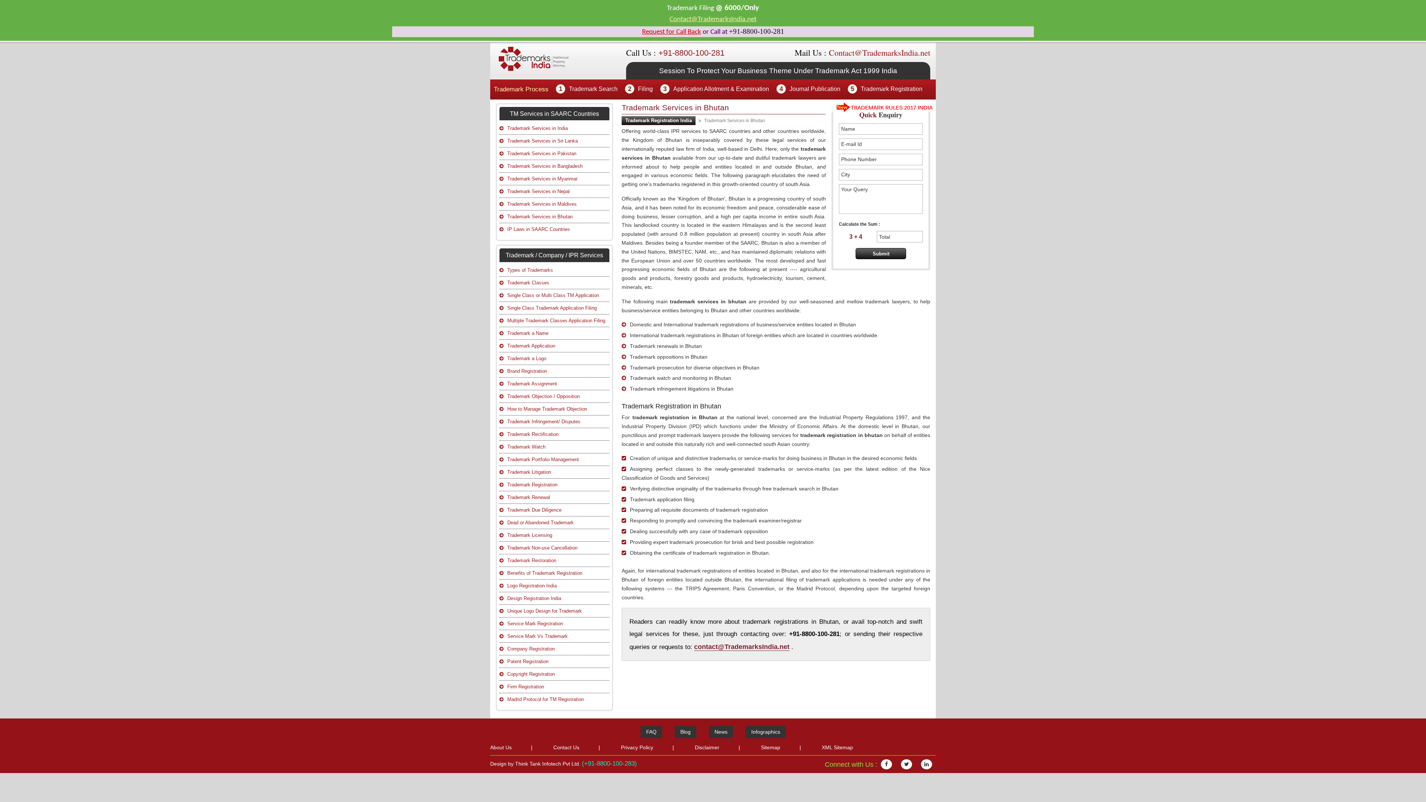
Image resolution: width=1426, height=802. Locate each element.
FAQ (651, 732)
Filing (645, 89)
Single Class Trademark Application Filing (552, 308)
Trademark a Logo (526, 358)
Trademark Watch (526, 447)
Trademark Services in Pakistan (541, 153)
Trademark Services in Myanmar (542, 179)
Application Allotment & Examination (721, 89)
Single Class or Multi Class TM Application (553, 295)
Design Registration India (534, 598)
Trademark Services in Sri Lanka (542, 141)
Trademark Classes (528, 283)
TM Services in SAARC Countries (554, 113)
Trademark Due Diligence (534, 510)
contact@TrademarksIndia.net (741, 647)
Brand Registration (527, 371)
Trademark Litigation (529, 472)
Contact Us (566, 747)
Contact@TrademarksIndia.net (713, 19)
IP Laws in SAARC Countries (538, 229)
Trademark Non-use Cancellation (542, 548)
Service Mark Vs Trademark (537, 636)
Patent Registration (527, 661)
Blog (685, 732)
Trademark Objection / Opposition (543, 396)
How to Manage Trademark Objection (547, 409)
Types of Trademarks (530, 270)
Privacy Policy (637, 747)
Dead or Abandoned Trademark (540, 522)
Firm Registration (525, 686)
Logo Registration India (532, 586)
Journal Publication (814, 89)
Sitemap (770, 747)
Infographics (765, 732)
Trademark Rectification (533, 434)
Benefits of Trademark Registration (544, 573)
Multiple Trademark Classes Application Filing (556, 320)
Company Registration (531, 649)
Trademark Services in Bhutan (540, 216)
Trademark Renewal (528, 497)
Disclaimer (707, 747)
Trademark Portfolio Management (543, 459)
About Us (501, 747)
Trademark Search (593, 89)
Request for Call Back (671, 32)
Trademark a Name (527, 333)
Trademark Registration (891, 89)
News (720, 732)
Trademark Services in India (537, 128)
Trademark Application (531, 346)
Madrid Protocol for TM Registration (545, 699)
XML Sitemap (837, 747)
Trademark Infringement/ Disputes (543, 421)
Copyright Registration (531, 674)
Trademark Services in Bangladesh (545, 166)
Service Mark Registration (535, 623)
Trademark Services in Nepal (538, 191)
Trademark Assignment (532, 384)
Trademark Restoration (531, 560)
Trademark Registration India (658, 120)
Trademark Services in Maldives (542, 204)
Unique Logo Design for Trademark (544, 611)
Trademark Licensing (529, 535)
